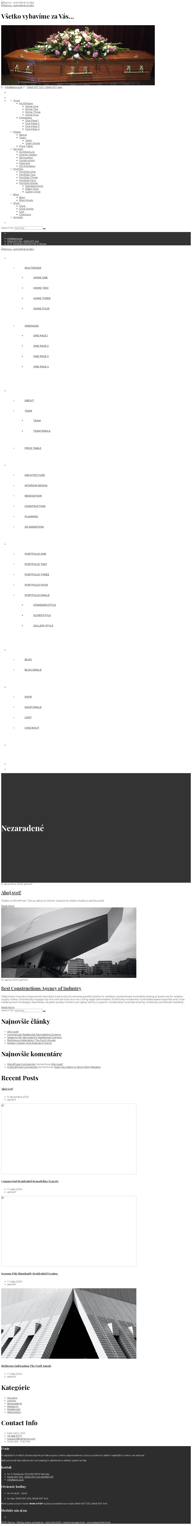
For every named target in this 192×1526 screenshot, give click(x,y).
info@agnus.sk (13, 87)
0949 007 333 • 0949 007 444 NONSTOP (30, 1476)
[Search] (44, 228)
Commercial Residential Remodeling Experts (34, 1034)
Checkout (25, 214)
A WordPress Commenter (22, 1067)
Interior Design (28, 154)
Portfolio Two (27, 174)
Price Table (26, 146)
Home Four (32, 114)
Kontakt (18, 217)
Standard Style (34, 186)
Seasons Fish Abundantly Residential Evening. (34, 1037)
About (23, 134)
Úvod (16, 100)
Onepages (25, 117)
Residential (13, 1409)
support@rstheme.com (21, 1438)
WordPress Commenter (21, 1064)
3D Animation (27, 166)
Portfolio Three (28, 177)
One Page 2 (32, 123)
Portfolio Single (28, 183)
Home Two (31, 109)
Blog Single (26, 200)
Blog (16, 194)
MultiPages (26, 103)
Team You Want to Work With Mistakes (77, 1067)
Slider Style (32, 189)
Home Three (32, 112)
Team (22, 137)
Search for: (8, 227)
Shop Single (26, 208)
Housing (12, 1397)
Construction (27, 160)
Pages (17, 132)
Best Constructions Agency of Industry (41, 988)
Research (12, 1406)
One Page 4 (32, 129)
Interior (11, 1400)
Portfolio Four (27, 180)
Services (18, 149)
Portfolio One (27, 171)
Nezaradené (14, 1403)
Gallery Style (32, 191)
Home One (31, 106)
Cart (21, 211)
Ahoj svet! (11, 892)
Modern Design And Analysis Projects (29, 1043)
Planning (24, 163)
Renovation (26, 157)
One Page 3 (32, 126)
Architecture (27, 151)
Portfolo (18, 169)
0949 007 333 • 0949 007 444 (44, 87)
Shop (16, 203)
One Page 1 (32, 120)
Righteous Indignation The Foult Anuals (31, 1040)
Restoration (14, 1412)
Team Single (32, 143)
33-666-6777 (14, 1436)
